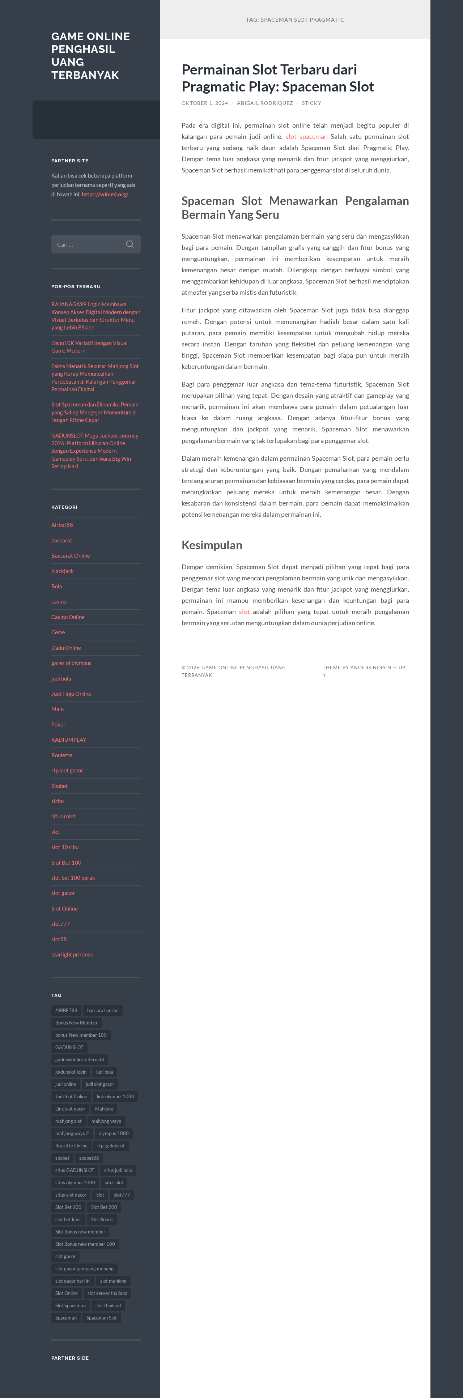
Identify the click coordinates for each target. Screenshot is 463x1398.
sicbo (57, 801)
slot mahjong (113, 1281)
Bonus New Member (76, 1023)
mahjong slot (68, 1121)
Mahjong (104, 1109)
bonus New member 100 (81, 1035)
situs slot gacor (70, 1195)
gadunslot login (70, 1072)
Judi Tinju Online (71, 693)
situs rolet (63, 816)
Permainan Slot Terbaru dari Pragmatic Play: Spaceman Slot (278, 77)
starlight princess (72, 954)
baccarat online (103, 1010)
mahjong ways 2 (72, 1133)
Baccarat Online (70, 555)
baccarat (61, 540)
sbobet (62, 1158)
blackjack (62, 571)
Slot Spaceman (70, 1305)
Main (57, 709)
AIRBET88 (66, 1010)
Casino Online (68, 617)
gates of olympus (71, 663)
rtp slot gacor (67, 770)
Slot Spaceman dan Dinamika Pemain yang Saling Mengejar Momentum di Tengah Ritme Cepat (95, 412)
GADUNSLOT (69, 1047)
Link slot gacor (70, 1109)
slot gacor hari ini (72, 1281)
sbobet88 (89, 1158)
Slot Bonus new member (80, 1232)
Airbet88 (62, 524)
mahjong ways (106, 1121)
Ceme (58, 632)
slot (55, 831)
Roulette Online (71, 1145)
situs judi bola (118, 1170)
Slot (100, 1195)
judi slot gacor (100, 1084)
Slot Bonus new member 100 (85, 1244)
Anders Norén (371, 667)
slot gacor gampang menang (84, 1268)
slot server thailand (107, 1293)
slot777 (60, 923)
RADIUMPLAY (68, 739)
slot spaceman (307, 136)
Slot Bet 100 (66, 862)
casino (59, 601)
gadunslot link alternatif (79, 1059)
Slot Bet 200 (104, 1207)
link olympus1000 (115, 1096)
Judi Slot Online (71, 1096)
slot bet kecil (68, 1219)
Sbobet (59, 786)
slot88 (59, 939)
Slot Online (64, 908)
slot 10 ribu (64, 847)
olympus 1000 (114, 1133)
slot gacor (63, 893)
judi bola (61, 678)
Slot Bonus (102, 1219)
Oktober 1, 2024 (205, 103)
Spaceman (66, 1318)
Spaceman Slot (101, 1318)
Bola (56, 586)
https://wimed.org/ (105, 194)
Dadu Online (66, 647)
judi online (65, 1084)
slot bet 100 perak (73, 877)
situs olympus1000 (75, 1182)
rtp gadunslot (111, 1145)
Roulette (61, 755)
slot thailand (108, 1305)
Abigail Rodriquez (265, 103)
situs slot (114, 1182)
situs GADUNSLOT (74, 1170)
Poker (58, 724)
